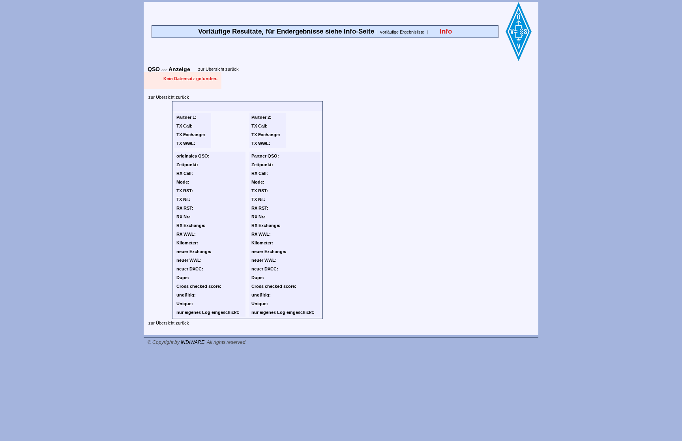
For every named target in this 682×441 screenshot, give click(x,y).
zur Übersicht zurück (218, 69)
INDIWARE (192, 342)
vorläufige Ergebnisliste (402, 32)
